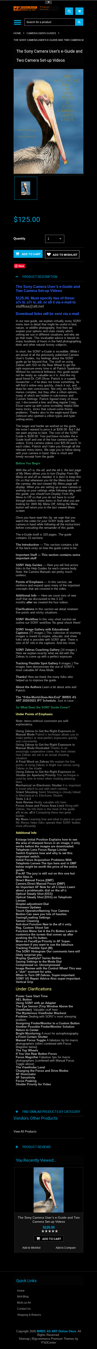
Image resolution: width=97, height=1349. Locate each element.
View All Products (25, 1131)
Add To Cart (51, 1239)
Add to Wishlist (65, 254)
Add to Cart (31, 254)
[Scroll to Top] (77, 1263)
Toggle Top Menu (48, 2)
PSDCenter (48, 1342)
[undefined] (48, 172)
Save (21, 266)
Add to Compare (66, 1247)
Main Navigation (17, 22)
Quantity (19, 238)
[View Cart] (79, 11)
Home (17, 33)
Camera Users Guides (41, 33)
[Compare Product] (69, 11)
